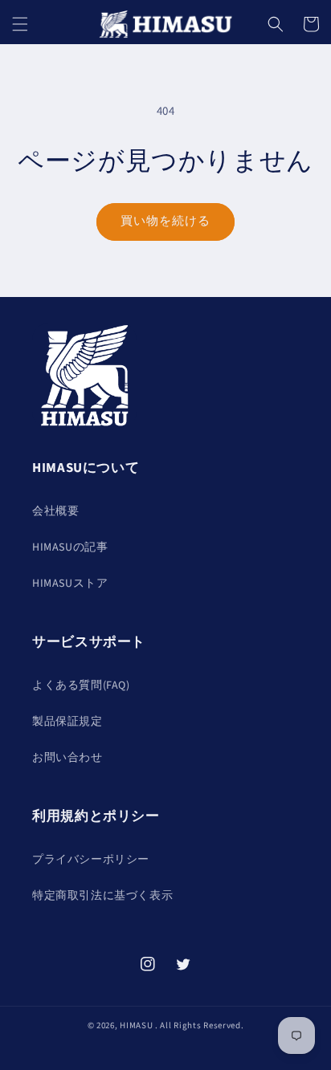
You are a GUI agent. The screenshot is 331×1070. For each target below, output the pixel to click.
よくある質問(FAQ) (81, 685)
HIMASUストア (70, 584)
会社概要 (55, 511)
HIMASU (136, 1025)
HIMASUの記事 (70, 547)
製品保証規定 (67, 722)
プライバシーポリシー (90, 860)
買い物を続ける (165, 221)
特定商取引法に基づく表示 (102, 896)
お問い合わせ (67, 758)
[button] (20, 24)
